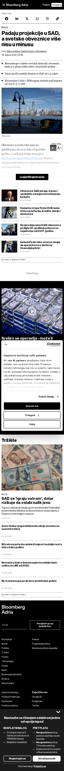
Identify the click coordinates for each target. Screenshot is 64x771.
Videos (35, 639)
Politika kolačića (10, 705)
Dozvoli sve (32, 406)
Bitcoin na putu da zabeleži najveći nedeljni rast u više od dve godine (32, 546)
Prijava (46, 4)
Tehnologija (7, 661)
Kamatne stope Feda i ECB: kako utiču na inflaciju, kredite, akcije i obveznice (40, 211)
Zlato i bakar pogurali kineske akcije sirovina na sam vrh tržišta (30, 527)
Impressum (7, 701)
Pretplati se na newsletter (45, 625)
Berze (4, 494)
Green (5, 665)
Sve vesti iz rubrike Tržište (14, 260)
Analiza (5, 679)
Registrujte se (17, 758)
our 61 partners (17, 360)
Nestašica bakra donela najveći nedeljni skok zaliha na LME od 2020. (29, 564)
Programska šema (41, 644)
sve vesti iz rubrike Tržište (14, 595)
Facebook (37, 697)
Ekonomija (7, 639)
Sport (4, 670)
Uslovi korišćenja (10, 692)
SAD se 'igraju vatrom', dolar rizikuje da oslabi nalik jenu (28, 501)
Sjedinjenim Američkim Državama (23, 158)
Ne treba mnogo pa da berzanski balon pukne (29, 580)
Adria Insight (8, 683)
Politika (5, 648)
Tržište (9, 440)
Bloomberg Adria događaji (44, 648)
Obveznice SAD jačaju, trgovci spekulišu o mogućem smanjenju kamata (40, 194)
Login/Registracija (32, 176)
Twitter (35, 705)
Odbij (32, 424)
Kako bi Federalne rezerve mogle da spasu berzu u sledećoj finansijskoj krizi (40, 245)
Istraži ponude (46, 758)
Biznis (4, 644)
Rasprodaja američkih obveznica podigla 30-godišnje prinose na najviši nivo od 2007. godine (40, 228)
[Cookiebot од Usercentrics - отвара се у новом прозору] (46, 345)
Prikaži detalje (46, 396)
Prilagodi (30, 415)
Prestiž (5, 657)
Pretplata (56, 5)
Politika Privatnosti (11, 697)
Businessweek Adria (12, 674)
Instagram (37, 701)
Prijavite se (40, 766)
